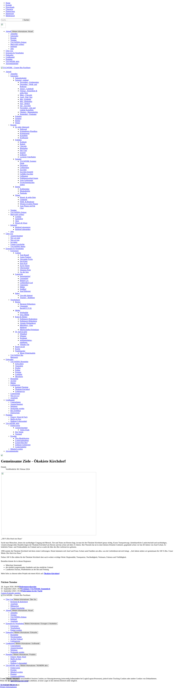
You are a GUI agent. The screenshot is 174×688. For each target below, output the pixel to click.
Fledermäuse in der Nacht (31, 591)
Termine (13, 40)
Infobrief (13, 46)
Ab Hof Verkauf (16, 639)
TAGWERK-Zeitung (18, 42)
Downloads (10, 7)
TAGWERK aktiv (12, 61)
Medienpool (10, 16)
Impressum (10, 14)
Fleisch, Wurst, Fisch (18, 657)
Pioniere (13, 674)
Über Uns (9, 51)
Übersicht (9, 9)
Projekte (13, 670)
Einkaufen (9, 55)
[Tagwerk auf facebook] (3, 27)
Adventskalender (12, 64)
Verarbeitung (15, 628)
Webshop (13, 650)
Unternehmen (15, 646)
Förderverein (15, 668)
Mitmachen (14, 606)
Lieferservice (15, 641)
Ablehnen (13, 685)
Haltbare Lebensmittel (18, 663)
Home (8, 3)
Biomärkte (14, 635)
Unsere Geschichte (17, 608)
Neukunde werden (17, 652)
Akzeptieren (4, 685)
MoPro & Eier (15, 659)
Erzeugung (14, 626)
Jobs (12, 49)
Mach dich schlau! (17, 44)
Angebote (14, 604)
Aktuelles (14, 34)
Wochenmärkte (16, 637)
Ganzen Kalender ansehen (11, 593)
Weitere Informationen (8, 687)
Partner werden (16, 630)
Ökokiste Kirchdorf (51, 574)
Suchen (26, 20)
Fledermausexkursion (27, 587)
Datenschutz (10, 11)
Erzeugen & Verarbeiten (15, 53)
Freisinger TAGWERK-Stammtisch (36, 589)
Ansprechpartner (16, 648)
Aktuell (8, 31)
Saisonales (14, 36)
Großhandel (10, 57)
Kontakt (9, 5)
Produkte (9, 59)
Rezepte (13, 38)
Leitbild (13, 661)
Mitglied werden (16, 672)
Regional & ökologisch (19, 602)
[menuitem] (8, 72)
